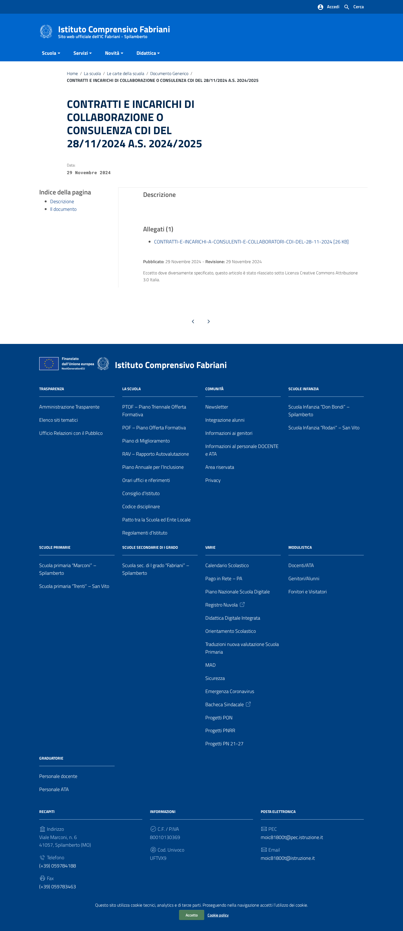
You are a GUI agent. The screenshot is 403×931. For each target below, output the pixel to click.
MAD (210, 665)
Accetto (192, 915)
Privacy (213, 480)
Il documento (63, 209)
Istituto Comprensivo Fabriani (114, 30)
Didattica (146, 53)
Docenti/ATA (301, 565)
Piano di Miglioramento (146, 440)
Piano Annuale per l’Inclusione (153, 467)
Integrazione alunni (225, 420)
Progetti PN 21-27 (224, 743)
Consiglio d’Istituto (141, 493)
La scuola (92, 73)
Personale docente (58, 776)
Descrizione (62, 201)
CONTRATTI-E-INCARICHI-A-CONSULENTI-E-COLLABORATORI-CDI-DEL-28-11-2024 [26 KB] (251, 241)
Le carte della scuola (125, 73)
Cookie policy (218, 915)
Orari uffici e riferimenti (146, 480)
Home (72, 73)
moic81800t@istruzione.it (288, 858)
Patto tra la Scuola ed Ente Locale (156, 519)
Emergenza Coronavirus (229, 691)
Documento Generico (169, 73)
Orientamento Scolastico (230, 631)
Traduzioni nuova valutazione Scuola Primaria (242, 648)
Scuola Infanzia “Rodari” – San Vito (323, 427)
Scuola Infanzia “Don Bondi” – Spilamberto (319, 410)
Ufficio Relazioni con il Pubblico (71, 433)
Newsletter (216, 406)
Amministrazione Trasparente (69, 406)
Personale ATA (54, 789)
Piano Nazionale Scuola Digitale (237, 591)
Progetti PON (218, 717)
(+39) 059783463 (57, 886)
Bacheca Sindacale (224, 704)
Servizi (80, 53)
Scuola (49, 53)
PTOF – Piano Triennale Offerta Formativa (154, 410)
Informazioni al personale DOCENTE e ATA (242, 450)
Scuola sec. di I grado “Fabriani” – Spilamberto (155, 569)
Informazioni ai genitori (228, 433)
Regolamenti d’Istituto (144, 532)
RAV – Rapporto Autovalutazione (155, 454)
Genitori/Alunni (303, 578)
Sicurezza (215, 678)
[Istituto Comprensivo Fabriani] (46, 31)
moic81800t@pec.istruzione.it (292, 837)
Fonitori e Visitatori (307, 591)
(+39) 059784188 (57, 865)
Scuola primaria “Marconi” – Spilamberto (67, 569)
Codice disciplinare (141, 506)
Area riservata (219, 467)
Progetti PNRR (220, 730)
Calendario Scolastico (227, 565)
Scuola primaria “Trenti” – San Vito (74, 586)
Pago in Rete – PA (223, 578)
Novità (112, 53)
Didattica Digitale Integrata (232, 618)
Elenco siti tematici (58, 420)
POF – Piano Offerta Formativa (154, 427)
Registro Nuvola (221, 604)
